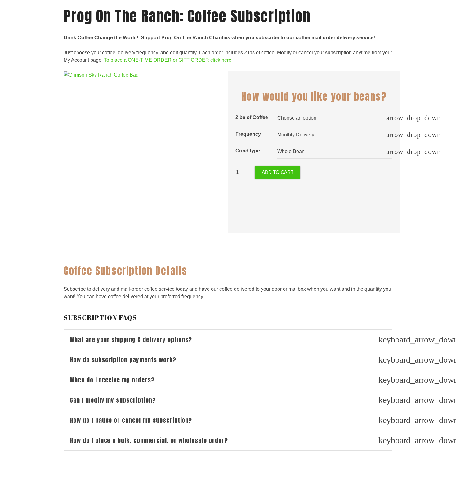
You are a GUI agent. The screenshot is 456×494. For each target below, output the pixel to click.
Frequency (248, 134)
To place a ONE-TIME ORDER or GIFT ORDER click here (167, 60)
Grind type (247, 150)
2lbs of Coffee (251, 117)
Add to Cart (277, 172)
